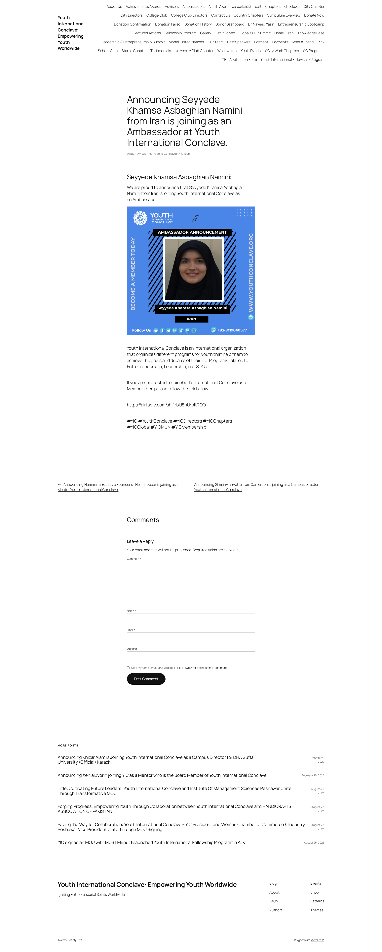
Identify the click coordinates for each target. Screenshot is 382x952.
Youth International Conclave (158, 153)
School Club (108, 50)
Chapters (272, 6)
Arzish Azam (218, 6)
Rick (321, 41)
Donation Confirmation (132, 24)
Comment (134, 559)
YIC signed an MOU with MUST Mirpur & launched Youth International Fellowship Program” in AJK (152, 842)
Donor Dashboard (229, 24)
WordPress (317, 940)
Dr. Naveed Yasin (261, 24)
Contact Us (220, 15)
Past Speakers (238, 41)
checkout (292, 6)
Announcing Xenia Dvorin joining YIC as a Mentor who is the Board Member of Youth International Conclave (162, 775)
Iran (291, 32)
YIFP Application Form (239, 59)
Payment (261, 41)
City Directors (132, 15)
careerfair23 (241, 6)
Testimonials (160, 50)
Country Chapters (248, 15)
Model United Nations (186, 41)
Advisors (172, 6)
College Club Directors (189, 15)
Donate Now (314, 15)
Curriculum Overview (283, 15)
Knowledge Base (310, 32)
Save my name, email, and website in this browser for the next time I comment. (179, 668)
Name (131, 611)
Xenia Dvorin (251, 50)
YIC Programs (313, 50)
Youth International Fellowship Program (292, 59)
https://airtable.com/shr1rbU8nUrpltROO (166, 405)
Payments (280, 41)
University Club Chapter (194, 50)
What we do (227, 50)
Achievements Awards (143, 6)
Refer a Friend (303, 41)
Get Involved (225, 32)
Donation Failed (168, 24)
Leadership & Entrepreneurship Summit (133, 41)
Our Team (215, 41)
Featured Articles (147, 32)
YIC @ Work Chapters (282, 50)
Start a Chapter (134, 50)
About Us (114, 6)
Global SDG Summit (254, 32)
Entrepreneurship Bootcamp (301, 24)
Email (131, 630)
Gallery (205, 32)
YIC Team (185, 153)
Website (132, 649)
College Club (156, 15)
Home (279, 32)
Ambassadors (193, 6)
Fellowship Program (180, 32)
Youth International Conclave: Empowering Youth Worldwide (71, 33)
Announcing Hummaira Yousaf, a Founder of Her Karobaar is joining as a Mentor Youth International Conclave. (118, 487)
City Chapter (314, 6)
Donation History (198, 24)
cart (258, 6)
